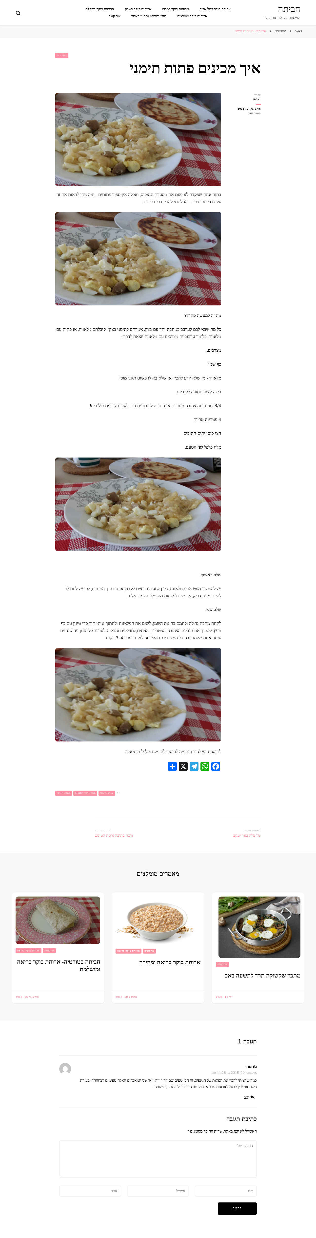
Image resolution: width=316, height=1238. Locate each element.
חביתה (289, 9)
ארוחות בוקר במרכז (175, 9)
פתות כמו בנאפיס (85, 793)
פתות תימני (63, 793)
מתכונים (62, 55)
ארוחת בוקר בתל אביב (215, 9)
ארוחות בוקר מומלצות (192, 16)
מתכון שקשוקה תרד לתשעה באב (262, 975)
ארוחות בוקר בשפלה (100, 9)
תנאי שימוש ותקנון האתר (148, 16)
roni (257, 99)
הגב (246, 1097)
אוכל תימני (106, 793)
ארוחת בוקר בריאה (128, 951)
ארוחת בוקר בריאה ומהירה (169, 962)
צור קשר (114, 16)
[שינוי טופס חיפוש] (18, 13)
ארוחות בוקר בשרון (138, 9)
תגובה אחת (250, 113)
